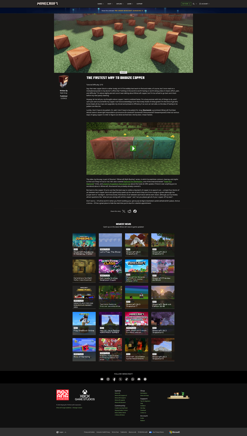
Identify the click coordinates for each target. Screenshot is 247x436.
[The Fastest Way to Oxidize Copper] (133, 148)
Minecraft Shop (144, 395)
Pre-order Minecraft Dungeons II (129, 11)
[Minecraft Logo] (47, 4)
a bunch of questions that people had (116, 184)
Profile (142, 418)
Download (143, 410)
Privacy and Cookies (89, 432)
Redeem (142, 420)
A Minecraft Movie (120, 415)
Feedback (142, 406)
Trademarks (124, 432)
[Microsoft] (175, 432)
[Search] (195, 4)
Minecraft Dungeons (120, 398)
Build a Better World (120, 412)
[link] (102, 379)
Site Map (142, 408)
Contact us (143, 412)
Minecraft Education (120, 402)
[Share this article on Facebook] (135, 211)
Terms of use (115, 432)
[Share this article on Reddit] (129, 211)
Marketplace (143, 393)
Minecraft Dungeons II (121, 395)
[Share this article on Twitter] (123, 211)
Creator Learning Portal (121, 408)
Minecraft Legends (120, 400)
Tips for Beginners (145, 401)
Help (141, 403)
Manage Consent (77, 407)
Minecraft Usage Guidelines (63, 407)
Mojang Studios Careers (121, 410)
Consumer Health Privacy (103, 432)
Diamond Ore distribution (133, 182)
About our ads (132, 432)
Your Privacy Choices (158, 432)
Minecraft (117, 393)
